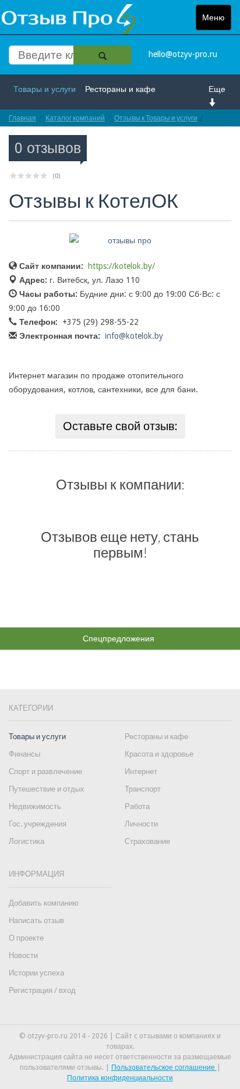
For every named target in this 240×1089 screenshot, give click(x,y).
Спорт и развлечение (45, 771)
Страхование (147, 841)
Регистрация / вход (42, 990)
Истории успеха (36, 973)
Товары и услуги (44, 89)
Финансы (24, 754)
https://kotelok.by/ (121, 266)
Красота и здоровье (159, 754)
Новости (23, 955)
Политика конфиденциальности (120, 1078)
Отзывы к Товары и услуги (155, 117)
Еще (217, 89)
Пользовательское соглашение (164, 1067)
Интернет (141, 771)
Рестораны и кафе (120, 89)
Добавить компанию (44, 903)
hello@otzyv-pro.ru (183, 54)
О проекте (26, 938)
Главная (22, 117)
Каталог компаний (75, 117)
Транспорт (143, 789)
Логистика (26, 841)
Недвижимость (35, 806)
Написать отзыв (36, 920)
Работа (137, 806)
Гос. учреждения (37, 824)
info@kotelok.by (134, 335)
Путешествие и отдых (46, 789)
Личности (141, 824)
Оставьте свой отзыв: (120, 426)
